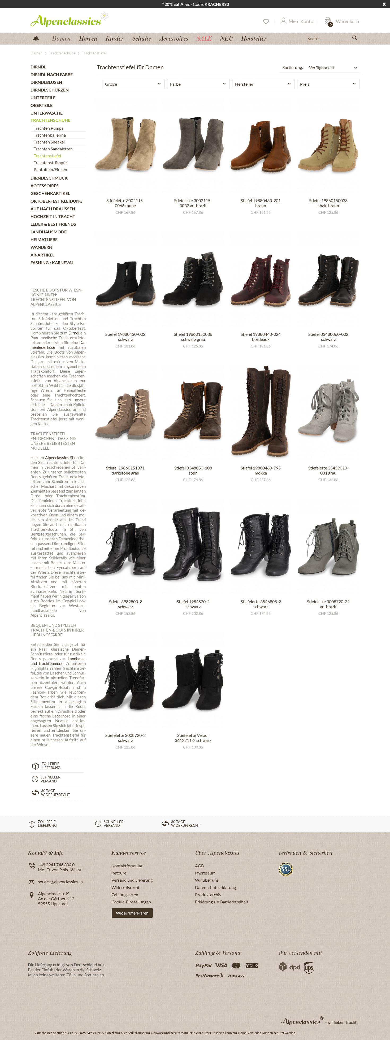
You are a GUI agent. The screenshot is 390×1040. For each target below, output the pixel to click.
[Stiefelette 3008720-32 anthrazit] (328, 546)
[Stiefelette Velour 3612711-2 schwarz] (193, 680)
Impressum (205, 872)
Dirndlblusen (46, 82)
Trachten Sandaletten (53, 148)
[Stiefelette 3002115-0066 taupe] (125, 145)
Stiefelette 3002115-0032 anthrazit (193, 203)
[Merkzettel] (265, 21)
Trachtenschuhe (50, 120)
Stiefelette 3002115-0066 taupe (125, 203)
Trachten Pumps (48, 127)
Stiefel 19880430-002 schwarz (125, 337)
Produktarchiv (208, 894)
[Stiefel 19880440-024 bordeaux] (260, 279)
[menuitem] (332, 38)
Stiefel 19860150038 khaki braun (328, 203)
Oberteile (42, 105)
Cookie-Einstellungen (131, 901)
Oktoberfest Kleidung (57, 200)
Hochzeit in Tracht (53, 216)
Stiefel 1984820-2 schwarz (193, 604)
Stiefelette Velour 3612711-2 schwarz (193, 738)
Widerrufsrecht (125, 887)
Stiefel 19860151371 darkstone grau (125, 470)
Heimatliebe (44, 239)
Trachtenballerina (50, 134)
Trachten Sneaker (49, 141)
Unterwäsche (47, 112)
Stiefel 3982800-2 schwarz (125, 604)
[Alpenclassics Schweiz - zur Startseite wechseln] (79, 18)
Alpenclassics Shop (62, 457)
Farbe (175, 83)
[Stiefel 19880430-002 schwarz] (125, 279)
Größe (111, 83)
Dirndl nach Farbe (52, 74)
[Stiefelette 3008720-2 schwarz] (125, 680)
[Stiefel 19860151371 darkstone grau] (125, 412)
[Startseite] (38, 37)
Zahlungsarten (124, 894)
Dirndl (38, 66)
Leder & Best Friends (53, 224)
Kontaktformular (126, 865)
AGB (199, 865)
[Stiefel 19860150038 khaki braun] (328, 145)
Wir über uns (207, 879)
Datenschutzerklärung (215, 887)
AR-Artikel (42, 254)
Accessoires (45, 185)
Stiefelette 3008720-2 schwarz (125, 738)
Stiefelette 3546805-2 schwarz (261, 604)
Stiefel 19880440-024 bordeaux (261, 337)
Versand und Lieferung (132, 879)
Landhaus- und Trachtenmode (58, 661)
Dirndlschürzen (50, 89)
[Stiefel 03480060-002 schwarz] (328, 279)
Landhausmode (49, 231)
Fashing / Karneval (52, 262)
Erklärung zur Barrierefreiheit (221, 901)
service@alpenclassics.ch (60, 881)
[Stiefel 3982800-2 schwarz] (125, 546)
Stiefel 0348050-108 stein (193, 470)
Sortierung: (293, 67)
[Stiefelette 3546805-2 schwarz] (260, 546)
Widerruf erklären (132, 912)
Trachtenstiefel (47, 155)
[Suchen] (356, 39)
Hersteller (244, 83)
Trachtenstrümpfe (50, 162)
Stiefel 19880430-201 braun (261, 203)
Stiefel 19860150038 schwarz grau (193, 337)
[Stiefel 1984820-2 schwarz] (193, 546)
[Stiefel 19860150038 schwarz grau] (193, 279)
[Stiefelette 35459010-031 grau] (328, 412)
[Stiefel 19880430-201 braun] (260, 145)
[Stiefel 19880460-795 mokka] (260, 412)
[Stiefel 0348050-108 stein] (193, 412)
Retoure (118, 872)
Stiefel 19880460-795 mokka (261, 470)
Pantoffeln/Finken (50, 169)
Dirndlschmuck (49, 177)
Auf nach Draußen (53, 208)
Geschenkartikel (50, 193)
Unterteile (43, 97)
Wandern (41, 247)
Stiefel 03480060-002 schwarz (328, 337)
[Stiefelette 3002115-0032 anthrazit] (193, 145)
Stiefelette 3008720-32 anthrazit (328, 604)
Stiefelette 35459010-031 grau (328, 470)
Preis (304, 83)
